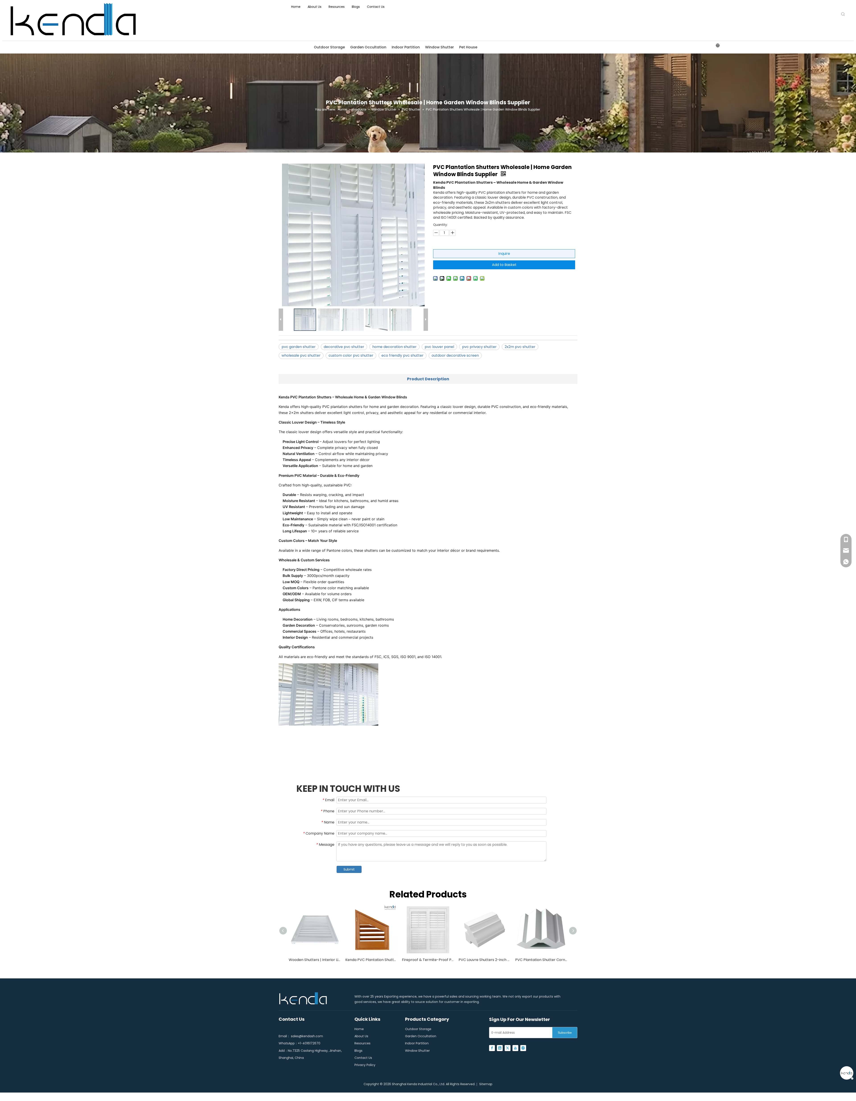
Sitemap (485, 1084)
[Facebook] (492, 1048)
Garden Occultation (368, 47)
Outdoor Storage (329, 47)
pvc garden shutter (299, 346)
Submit (349, 869)
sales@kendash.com (307, 1036)
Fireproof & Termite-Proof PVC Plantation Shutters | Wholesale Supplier (428, 959)
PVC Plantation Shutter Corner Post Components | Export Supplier (541, 959)
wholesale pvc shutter (301, 355)
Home (359, 1029)
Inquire (504, 253)
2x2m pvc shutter (520, 346)
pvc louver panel (439, 346)
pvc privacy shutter (479, 346)
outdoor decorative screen (455, 355)
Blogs (358, 1050)
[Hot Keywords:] (843, 14)
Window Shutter (439, 47)
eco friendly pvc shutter (402, 355)
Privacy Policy (364, 1065)
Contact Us (363, 1058)
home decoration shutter (394, 346)
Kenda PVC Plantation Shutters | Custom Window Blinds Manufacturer (371, 959)
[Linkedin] (500, 1048)
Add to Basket (504, 264)
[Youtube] (515, 1048)
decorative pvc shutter (344, 346)
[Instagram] (523, 1048)
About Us (361, 1036)
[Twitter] (507, 1048)
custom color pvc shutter (351, 355)
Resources (362, 1043)
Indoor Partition (406, 47)
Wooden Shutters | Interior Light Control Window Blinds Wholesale (315, 959)
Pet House (468, 47)
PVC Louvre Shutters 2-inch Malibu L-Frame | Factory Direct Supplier (485, 959)
